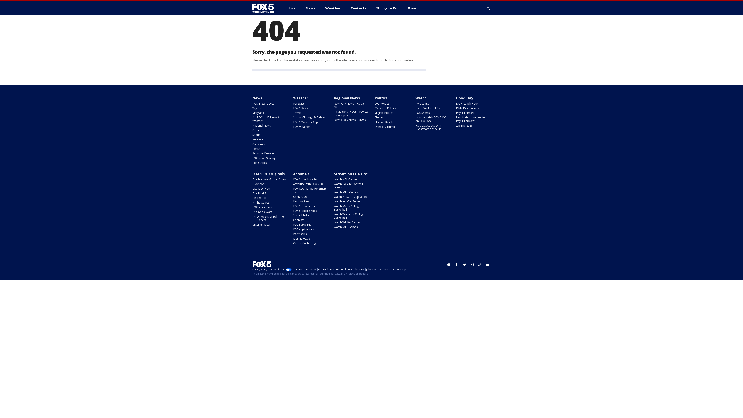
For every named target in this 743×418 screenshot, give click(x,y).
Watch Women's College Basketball (349, 215)
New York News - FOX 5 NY (349, 105)
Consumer (258, 144)
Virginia (256, 108)
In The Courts (260, 202)
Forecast (298, 103)
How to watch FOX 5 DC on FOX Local (430, 119)
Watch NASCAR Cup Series (350, 197)
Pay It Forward (465, 113)
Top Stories (259, 162)
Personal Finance (263, 153)
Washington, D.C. (263, 103)
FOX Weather (301, 126)
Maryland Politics (385, 108)
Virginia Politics (384, 113)
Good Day (464, 98)
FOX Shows (422, 113)
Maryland (258, 113)
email (487, 264)
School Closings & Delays (309, 117)
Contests (298, 220)
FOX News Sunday (263, 158)
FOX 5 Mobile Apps (305, 210)
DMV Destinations (467, 108)
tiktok (480, 264)
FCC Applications (303, 229)
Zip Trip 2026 (464, 125)
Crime (256, 130)
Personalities (301, 201)
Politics (381, 98)
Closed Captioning (304, 243)
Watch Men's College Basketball (347, 207)
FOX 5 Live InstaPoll (305, 179)
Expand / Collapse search (488, 8)
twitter (464, 264)
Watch (420, 98)
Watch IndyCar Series (347, 201)
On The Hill (259, 198)
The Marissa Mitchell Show (269, 179)
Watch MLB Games (346, 192)
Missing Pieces (261, 224)
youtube (449, 264)
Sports (256, 135)
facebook (457, 264)
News (257, 98)
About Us (301, 173)
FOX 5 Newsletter (304, 206)
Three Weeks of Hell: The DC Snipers (268, 218)
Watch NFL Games (345, 179)
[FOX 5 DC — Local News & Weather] (265, 8)
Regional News (347, 98)
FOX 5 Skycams (302, 108)
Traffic (297, 113)
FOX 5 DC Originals (268, 173)
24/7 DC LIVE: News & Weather (266, 119)
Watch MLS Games (346, 227)
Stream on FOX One (351, 173)
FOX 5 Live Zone (262, 207)
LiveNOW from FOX (427, 108)
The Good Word (262, 212)
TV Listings (422, 103)
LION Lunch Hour (467, 103)
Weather (300, 98)
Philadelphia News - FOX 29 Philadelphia (351, 113)
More (411, 8)
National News (261, 125)
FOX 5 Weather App (305, 122)
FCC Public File (302, 224)
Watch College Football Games (348, 185)
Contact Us (300, 197)
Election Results (384, 122)
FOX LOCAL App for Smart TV (309, 190)
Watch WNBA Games (347, 222)
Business (258, 139)
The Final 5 (259, 193)
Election (379, 117)
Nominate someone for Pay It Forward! (471, 119)
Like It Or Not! (261, 188)
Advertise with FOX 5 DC (308, 184)
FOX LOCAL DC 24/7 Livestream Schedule (428, 127)
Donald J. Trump (385, 126)
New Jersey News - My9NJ (350, 120)
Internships (300, 234)
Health (256, 149)
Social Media (301, 215)
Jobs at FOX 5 (301, 238)
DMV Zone (259, 184)
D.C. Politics (382, 103)
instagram (472, 264)
